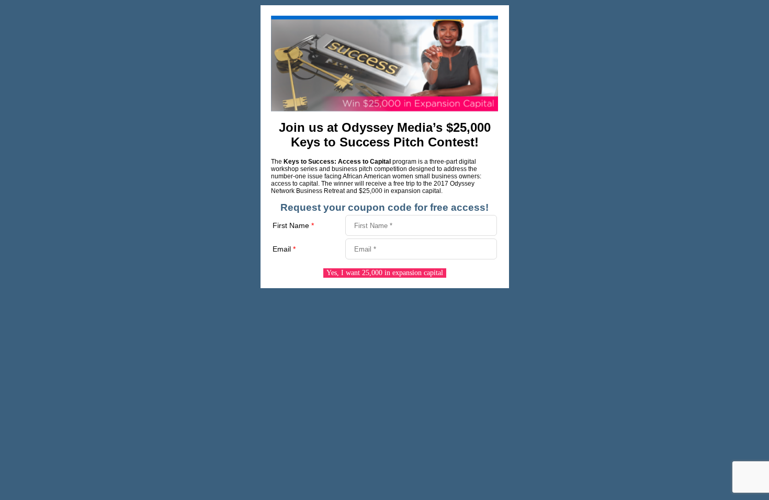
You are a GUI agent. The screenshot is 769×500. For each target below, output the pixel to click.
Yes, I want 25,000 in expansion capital (384, 273)
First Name (293, 225)
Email (284, 249)
